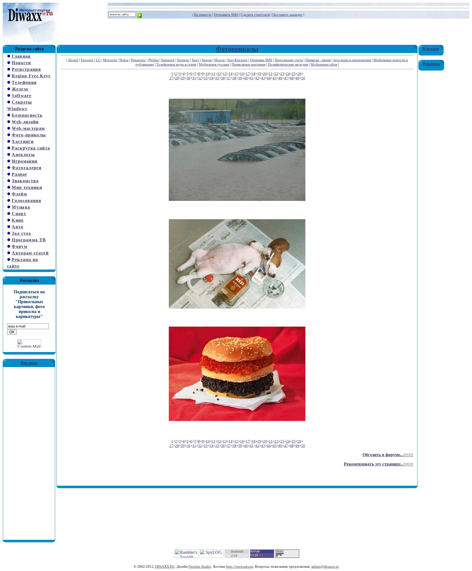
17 (248, 74)
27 (171, 78)
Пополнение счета (289, 60)
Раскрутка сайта (31, 148)
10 (208, 74)
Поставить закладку (287, 15)
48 (292, 78)
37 (229, 78)
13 (225, 74)
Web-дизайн (25, 121)
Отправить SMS (226, 15)
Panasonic (138, 60)
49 (297, 78)
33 (206, 78)
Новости (21, 62)
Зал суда (21, 233)
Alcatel (73, 60)
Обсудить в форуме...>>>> (387, 454)
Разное (19, 174)
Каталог (431, 48)
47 (286, 78)
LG (98, 60)
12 (219, 74)
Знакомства (25, 180)
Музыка (21, 207)
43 (263, 78)
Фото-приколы (29, 135)
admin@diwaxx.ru (325, 566)
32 (200, 78)
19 (259, 74)
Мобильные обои (324, 64)
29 (183, 78)
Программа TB (29, 240)
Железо (20, 89)
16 (242, 74)
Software (21, 95)
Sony (195, 60)
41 (251, 78)
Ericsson (87, 60)
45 (274, 78)
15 (236, 74)
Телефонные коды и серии (176, 64)
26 (299, 74)
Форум (19, 246)
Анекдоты (23, 154)
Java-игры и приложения (352, 60)
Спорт (19, 213)
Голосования (26, 200)
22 (276, 74)
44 (269, 78)
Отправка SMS (261, 60)
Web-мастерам (28, 128)
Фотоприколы (237, 48)
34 (211, 78)
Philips (153, 60)
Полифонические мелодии (288, 64)
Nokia (123, 60)
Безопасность (27, 115)
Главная (21, 56)
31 (194, 78)
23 (282, 74)
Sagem (207, 60)
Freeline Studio (199, 566)
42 (257, 78)
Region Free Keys (31, 76)
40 (246, 78)
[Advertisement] (29, 449)
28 (177, 78)
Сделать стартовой (255, 15)
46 (280, 78)
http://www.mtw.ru (239, 566)
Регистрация (26, 69)
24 (288, 74)
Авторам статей (30, 253)
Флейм (19, 194)
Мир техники (27, 187)
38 (234, 78)
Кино (17, 220)
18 (253, 74)
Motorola (110, 60)
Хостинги (23, 141)
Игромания (24, 161)
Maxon (219, 60)
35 (217, 78)
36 (223, 78)
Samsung (168, 60)
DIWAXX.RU (165, 566)
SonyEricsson (237, 60)
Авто (17, 226)
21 (271, 74)
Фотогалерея (27, 167)
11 (213, 74)
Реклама (28, 363)
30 (188, 78)
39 (240, 78)
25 (294, 74)
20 (265, 74)
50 (303, 78)
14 (230, 74)
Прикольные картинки (249, 64)
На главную (202, 15)
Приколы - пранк (318, 60)
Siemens (183, 60)
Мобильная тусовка (214, 64)
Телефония (24, 82)
